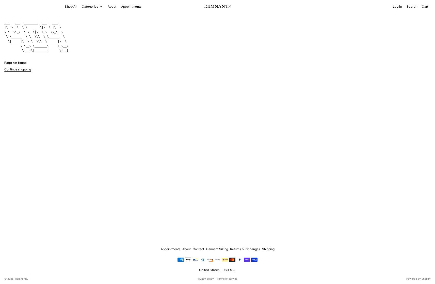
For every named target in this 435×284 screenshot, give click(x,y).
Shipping (268, 249)
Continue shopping (17, 69)
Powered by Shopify (418, 278)
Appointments (131, 6)
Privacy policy (205, 278)
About (112, 6)
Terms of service (227, 278)
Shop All (71, 6)
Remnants (21, 278)
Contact (198, 249)
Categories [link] (90, 6)
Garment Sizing (217, 249)
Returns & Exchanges (245, 249)
